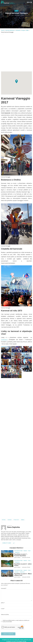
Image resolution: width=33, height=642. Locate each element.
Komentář (3, 588)
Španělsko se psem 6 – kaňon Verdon (23, 564)
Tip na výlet (16, 519)
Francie (25, 550)
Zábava (22, 519)
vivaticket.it (4, 339)
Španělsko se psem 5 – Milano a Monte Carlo (23, 574)
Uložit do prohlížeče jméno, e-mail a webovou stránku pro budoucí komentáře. (16, 621)
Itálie (16, 10)
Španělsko (17, 552)
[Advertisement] (16, 53)
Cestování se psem (18, 550)
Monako (17, 572)
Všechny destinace (10, 30)
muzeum (9, 519)
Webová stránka (5, 614)
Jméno (3, 602)
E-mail (3, 608)
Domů (2, 30)
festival (4, 519)
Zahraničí (18, 30)
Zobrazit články (6, 543)
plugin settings (22, 641)
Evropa (23, 30)
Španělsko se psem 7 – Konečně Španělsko (21, 555)
